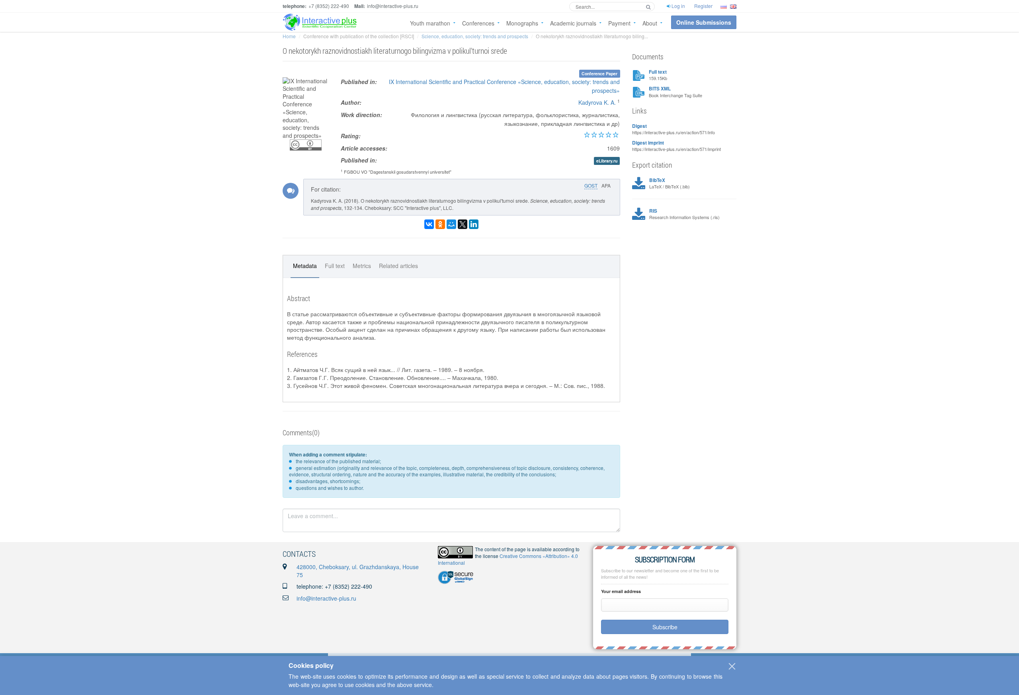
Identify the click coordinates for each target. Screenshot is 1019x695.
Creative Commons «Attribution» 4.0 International (508, 559)
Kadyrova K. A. (597, 102)
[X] (462, 224)
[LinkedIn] (473, 224)
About (649, 23)
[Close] (732, 666)
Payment (619, 23)
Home (289, 36)
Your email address (621, 591)
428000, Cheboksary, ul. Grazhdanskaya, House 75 (358, 571)
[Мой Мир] (451, 224)
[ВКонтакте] (429, 224)
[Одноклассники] (440, 224)
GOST (590, 185)
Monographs (522, 23)
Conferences (478, 23)
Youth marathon (430, 23)
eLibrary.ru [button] (606, 161)
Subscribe (664, 627)
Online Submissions (703, 22)
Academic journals (573, 23)
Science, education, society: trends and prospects (475, 36)
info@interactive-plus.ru (326, 598)
